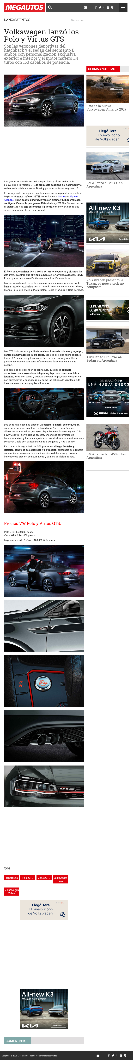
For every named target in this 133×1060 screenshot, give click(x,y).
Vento (61, 196)
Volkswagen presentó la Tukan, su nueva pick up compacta (105, 283)
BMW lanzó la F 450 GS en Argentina (106, 456)
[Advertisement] (44, 151)
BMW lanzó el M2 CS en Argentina (104, 184)
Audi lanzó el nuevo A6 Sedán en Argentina (104, 358)
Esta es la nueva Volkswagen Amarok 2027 (106, 107)
